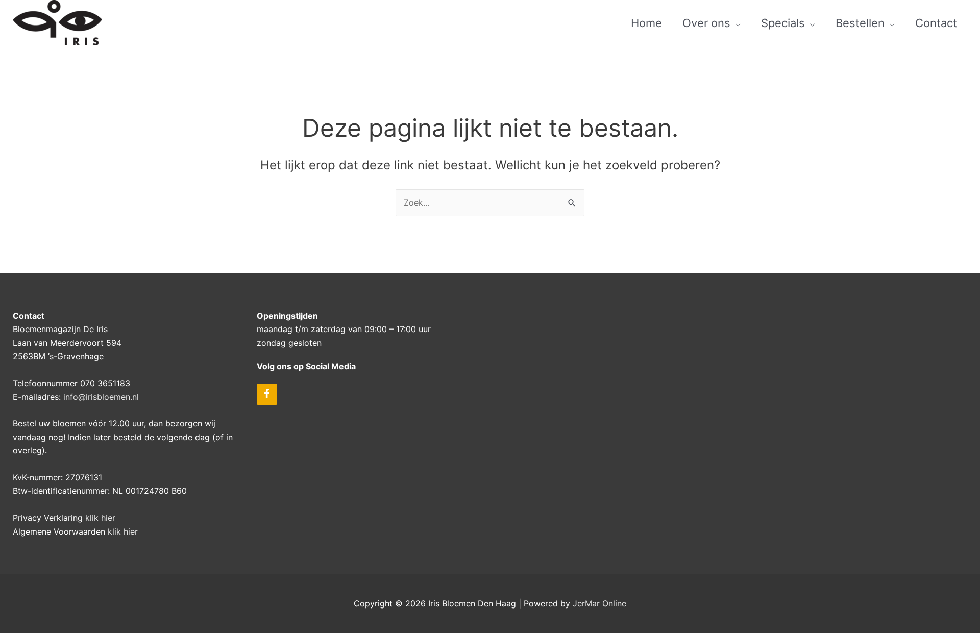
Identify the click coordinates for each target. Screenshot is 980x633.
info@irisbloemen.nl (101, 397)
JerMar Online (599, 603)
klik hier (100, 518)
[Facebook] (267, 394)
